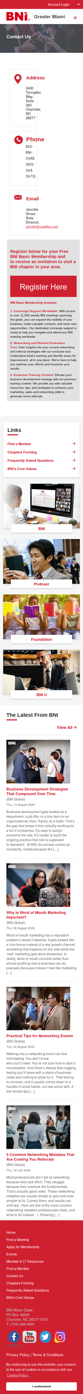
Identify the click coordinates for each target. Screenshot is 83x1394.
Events (11, 1254)
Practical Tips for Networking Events (39, 1035)
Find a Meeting (17, 1239)
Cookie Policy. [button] (18, 1375)
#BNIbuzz (14, 1345)
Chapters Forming (22, 452)
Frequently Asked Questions (30, 460)
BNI (41, 528)
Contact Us (14, 1275)
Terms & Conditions (47, 1354)
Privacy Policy (17, 1354)
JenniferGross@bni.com (42, 226)
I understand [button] (41, 1386)
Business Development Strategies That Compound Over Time (37, 791)
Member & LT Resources (25, 1261)
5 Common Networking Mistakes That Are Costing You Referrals (40, 1157)
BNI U (41, 694)
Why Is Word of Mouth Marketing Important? (36, 914)
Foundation (41, 639)
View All (65, 727)
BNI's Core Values (22, 468)
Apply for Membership (22, 1246)
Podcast (41, 584)
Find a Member (19, 443)
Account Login (59, 4)
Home (11, 1232)
